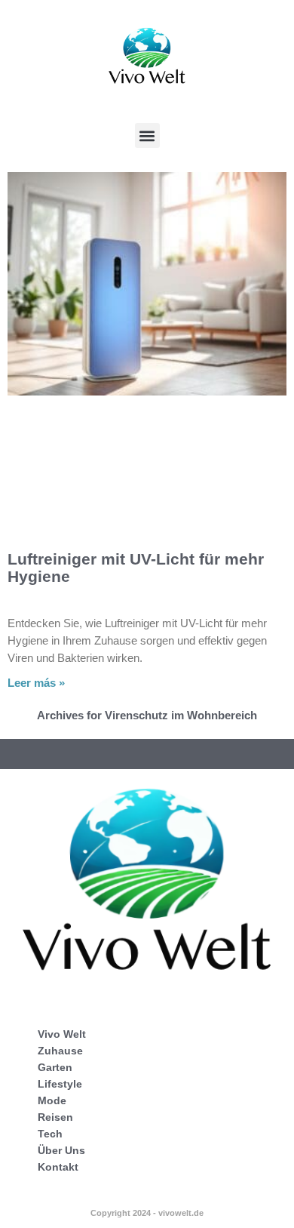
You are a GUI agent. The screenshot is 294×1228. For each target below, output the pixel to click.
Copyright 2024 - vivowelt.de (147, 1212)
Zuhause (60, 1051)
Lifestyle (60, 1084)
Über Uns (61, 1150)
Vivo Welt (62, 1034)
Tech (50, 1134)
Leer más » (36, 682)
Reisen (55, 1117)
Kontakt (58, 1167)
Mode (52, 1100)
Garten (55, 1067)
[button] (147, 135)
